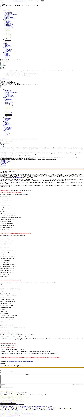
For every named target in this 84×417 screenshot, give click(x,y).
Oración (4, 19)
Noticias (6, 44)
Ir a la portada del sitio (4, 160)
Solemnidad (27, 361)
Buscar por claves (3, 163)
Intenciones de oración (9, 27)
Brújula (6, 38)
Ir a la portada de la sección (5, 161)
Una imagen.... (7, 45)
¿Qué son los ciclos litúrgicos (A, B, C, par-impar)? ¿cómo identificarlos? (13, 392)
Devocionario (7, 22)
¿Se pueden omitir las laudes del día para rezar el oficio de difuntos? (12, 396)
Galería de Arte (8, 40)
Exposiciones (7, 41)
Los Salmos (7, 15)
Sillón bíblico (7, 16)
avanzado (10, 140)
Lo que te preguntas (8, 49)
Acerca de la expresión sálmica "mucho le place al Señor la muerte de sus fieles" (14, 397)
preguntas (2, 144)
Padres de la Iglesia (8, 35)
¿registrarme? (6, 61)
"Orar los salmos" (17, 177)
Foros (6, 48)
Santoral (6, 31)
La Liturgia (7, 20)
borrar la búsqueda (3, 405)
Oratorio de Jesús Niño (9, 24)
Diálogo (4, 47)
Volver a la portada (6, 10)
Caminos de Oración (8, 23)
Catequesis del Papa (8, 33)
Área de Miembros (8, 57)
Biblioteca (7, 32)
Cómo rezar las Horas (13, 361)
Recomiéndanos (8, 51)
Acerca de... (5, 52)
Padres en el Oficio (8, 37)
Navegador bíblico (8, 12)
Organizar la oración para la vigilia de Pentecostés (9, 402)
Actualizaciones (8, 56)
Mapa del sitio (7, 55)
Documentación (5, 29)
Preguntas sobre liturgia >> (17, 138)
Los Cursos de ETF (8, 34)
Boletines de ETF (8, 46)
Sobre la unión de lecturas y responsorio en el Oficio (9, 395)
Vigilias (31, 361)
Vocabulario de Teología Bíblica (11, 14)
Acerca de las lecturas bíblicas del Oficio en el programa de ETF (12, 404)
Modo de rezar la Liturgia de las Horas (29, 138)
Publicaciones (7, 30)
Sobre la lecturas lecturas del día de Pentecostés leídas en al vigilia (12, 399)
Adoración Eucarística (9, 26)
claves (1, 146)
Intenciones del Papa (8, 28)
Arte (3, 39)
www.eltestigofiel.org (16, 414)
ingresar (1, 61)
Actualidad (5, 43)
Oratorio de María (8, 25)
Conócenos (7, 53)
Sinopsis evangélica (8, 13)
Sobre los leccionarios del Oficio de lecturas (8, 403)
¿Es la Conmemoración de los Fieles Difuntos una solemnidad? (11, 393)
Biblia (4, 11)
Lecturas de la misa (8, 21)
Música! (6, 42)
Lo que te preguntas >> (8, 138)
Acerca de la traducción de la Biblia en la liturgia (9, 398)
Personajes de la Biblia (9, 17)
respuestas (2, 145)
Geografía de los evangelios (10, 18)
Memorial (7, 54)
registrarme (2, 77)
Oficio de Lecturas (20, 361)
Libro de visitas (8, 50)
